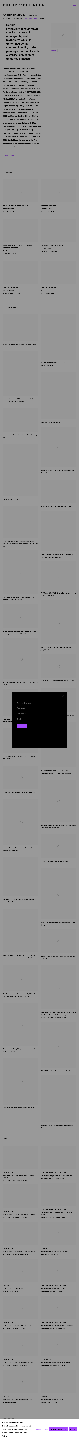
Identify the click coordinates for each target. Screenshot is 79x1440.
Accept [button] (72, 1429)
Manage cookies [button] (42, 1429)
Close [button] (62, 696)
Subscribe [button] (22, 726)
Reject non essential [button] (58, 1429)
